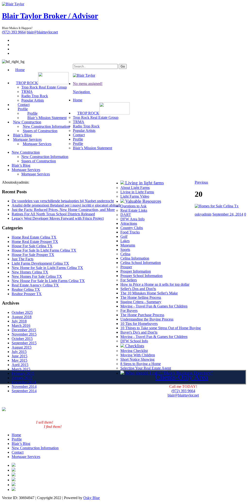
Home (20, 70)
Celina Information (134, 258)
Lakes (125, 241)
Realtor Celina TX (26, 289)
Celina (125, 254)
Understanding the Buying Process (146, 319)
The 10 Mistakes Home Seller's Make (149, 293)
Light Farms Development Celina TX (40, 263)
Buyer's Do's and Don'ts (138, 332)
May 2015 (19, 360)
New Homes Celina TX (30, 272)
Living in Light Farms (137, 192)
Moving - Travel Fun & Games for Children (153, 306)
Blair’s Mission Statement (47, 118)
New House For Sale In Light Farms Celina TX (48, 281)
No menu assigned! (87, 84)
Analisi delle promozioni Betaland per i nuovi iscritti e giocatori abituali (66, 205)
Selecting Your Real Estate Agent (145, 368)
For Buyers (129, 310)
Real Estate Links (133, 210)
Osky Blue (91, 498)
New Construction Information (44, 157)
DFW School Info (134, 341)
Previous (201, 182)
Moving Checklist (134, 351)
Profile (78, 139)
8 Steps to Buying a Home (140, 364)
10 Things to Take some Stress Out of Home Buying (160, 328)
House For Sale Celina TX (32, 246)
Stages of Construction (40, 131)
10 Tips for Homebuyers (139, 324)
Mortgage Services (37, 144)
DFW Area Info (132, 219)
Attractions (128, 223)
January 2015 (22, 378)
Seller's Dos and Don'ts (138, 289)
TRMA (27, 92)
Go (123, 66)
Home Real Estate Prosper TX (35, 242)
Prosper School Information (141, 276)
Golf (123, 236)
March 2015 (21, 369)
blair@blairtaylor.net (42, 32)
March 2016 (21, 325)
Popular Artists (84, 130)
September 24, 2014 (227, 214)
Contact (79, 135)
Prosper (126, 267)
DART (125, 215)
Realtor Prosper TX (27, 294)
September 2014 (24, 391)
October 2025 (22, 312)
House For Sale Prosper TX (33, 255)
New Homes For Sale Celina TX (37, 276)
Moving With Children (137, 355)
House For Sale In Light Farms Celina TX (44, 250)
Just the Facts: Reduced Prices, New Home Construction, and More (63, 210)
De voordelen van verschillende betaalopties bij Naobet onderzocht (63, 201)
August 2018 (21, 317)
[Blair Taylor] (13, 4)
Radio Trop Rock (34, 96)
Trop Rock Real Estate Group (44, 87)
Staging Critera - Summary (140, 302)
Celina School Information (140, 263)
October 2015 (22, 339)
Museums (127, 245)
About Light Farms (135, 188)
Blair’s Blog (21, 165)
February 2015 (23, 373)
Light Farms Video (134, 196)
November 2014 (24, 386)
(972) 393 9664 (14, 32)
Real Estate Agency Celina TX (35, 285)
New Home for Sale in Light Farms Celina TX (47, 268)
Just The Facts (22, 259)
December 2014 (24, 382)
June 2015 (19, 356)
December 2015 (24, 330)
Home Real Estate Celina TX (34, 237)
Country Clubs (131, 228)
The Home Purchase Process (142, 315)
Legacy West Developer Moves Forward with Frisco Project (58, 218)
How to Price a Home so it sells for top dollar (154, 284)
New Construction (26, 152)
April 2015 (20, 365)
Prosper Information (135, 271)
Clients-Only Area (181, 377)
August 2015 (21, 347)
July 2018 (19, 321)
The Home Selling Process (140, 297)
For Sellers (128, 280)
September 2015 (24, 343)
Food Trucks (130, 232)
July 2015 (19, 352)
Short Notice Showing (137, 359)
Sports (125, 249)
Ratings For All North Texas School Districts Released (53, 214)
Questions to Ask (133, 206)
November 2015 (24, 334)
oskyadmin (203, 214)
